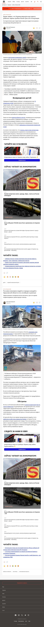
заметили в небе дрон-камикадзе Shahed (14, 419)
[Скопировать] (39, 28)
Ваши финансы (21, 621)
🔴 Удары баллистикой (37, 8)
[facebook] (15, 615)
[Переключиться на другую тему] (34, 1)
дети (4, 282)
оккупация (16, 282)
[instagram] (18, 615)
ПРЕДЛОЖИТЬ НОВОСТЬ (22, 583)
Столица (18, 1)
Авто (26, 621)
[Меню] (41, 1)
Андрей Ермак (10, 282)
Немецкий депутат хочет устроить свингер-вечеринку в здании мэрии (20, 244)
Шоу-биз (27, 1)
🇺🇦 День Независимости (15, 8)
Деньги (22, 1)
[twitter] (22, 615)
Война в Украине (7, 571)
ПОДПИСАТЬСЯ (22, 160)
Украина (9, 1)
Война (14, 1)
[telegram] (25, 615)
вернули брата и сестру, (18, 117)
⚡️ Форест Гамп (26, 8)
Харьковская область (24, 571)
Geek (29, 621)
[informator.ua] (4, 1)
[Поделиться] (37, 28)
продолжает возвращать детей (17, 57)
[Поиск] (37, 1)
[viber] (28, 615)
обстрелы (15, 571)
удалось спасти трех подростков (29, 130)
